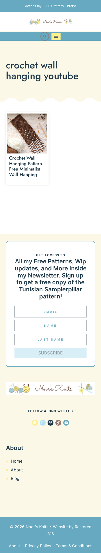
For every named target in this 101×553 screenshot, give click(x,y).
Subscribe (50, 352)
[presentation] (27, 133)
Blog (15, 478)
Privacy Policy (38, 545)
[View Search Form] (44, 36)
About (17, 469)
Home (17, 461)
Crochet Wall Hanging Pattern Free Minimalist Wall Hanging (25, 166)
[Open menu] (56, 36)
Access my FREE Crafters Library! (50, 6)
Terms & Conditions (74, 545)
